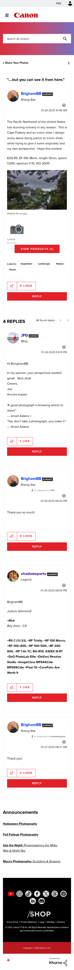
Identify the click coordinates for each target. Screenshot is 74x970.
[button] (68, 6)
